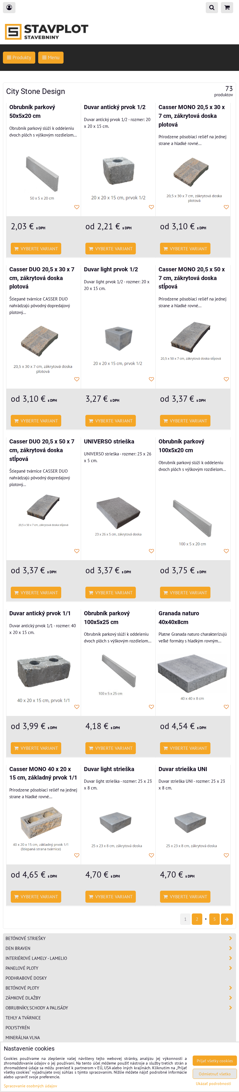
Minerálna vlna (23, 1037)
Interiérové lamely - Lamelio (36, 958)
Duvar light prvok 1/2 (111, 269)
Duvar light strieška (109, 769)
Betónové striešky (25, 938)
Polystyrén (18, 1027)
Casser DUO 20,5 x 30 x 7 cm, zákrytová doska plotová (41, 278)
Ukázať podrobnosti (213, 1083)
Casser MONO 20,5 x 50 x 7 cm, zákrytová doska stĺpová (192, 278)
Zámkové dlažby (23, 998)
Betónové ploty (22, 988)
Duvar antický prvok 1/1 (40, 613)
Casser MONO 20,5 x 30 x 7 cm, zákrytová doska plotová (192, 116)
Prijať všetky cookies (215, 1060)
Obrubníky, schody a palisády (37, 1008)
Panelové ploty (22, 968)
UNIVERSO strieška (109, 441)
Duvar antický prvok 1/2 (114, 107)
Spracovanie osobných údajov (30, 1085)
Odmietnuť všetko (215, 1074)
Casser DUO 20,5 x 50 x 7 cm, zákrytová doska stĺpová (41, 450)
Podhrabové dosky (26, 978)
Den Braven (18, 948)
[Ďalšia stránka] (227, 919)
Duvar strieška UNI (183, 769)
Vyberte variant (38, 248)
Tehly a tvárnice (23, 1018)
